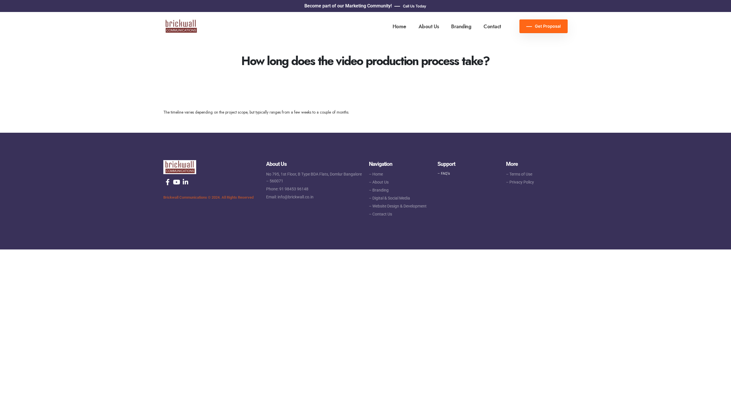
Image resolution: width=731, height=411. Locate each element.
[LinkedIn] (185, 182)
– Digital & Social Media (389, 198)
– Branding (379, 190)
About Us (429, 26)
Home (399, 26)
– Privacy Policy (520, 182)
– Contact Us (380, 214)
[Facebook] (167, 182)
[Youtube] (176, 182)
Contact (492, 26)
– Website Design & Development (398, 206)
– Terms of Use (519, 174)
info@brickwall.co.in (296, 197)
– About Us (379, 182)
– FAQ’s (443, 173)
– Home (376, 174)
